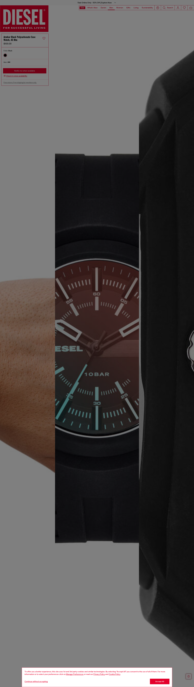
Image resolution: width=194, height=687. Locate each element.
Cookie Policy (114, 674)
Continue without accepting (36, 681)
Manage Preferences (75, 674)
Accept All (159, 681)
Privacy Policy (99, 674)
